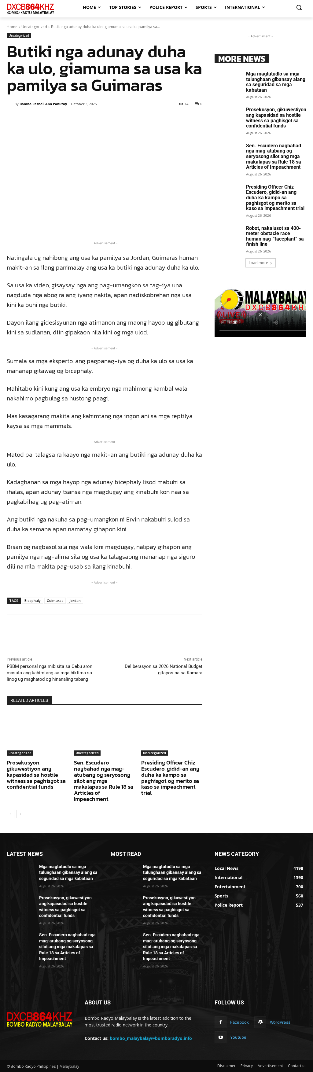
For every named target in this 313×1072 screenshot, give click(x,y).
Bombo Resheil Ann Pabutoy (43, 103)
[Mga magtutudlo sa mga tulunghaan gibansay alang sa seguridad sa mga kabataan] (228, 80)
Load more (258, 262)
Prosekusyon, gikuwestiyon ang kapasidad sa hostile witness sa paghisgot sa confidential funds (36, 774)
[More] (106, 119)
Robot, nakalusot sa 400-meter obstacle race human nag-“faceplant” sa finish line (275, 236)
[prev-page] (10, 814)
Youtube (238, 1037)
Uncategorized (34, 26)
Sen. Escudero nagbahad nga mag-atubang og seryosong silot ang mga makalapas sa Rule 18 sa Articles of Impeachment (103, 780)
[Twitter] (64, 119)
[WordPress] (260, 1022)
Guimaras (55, 600)
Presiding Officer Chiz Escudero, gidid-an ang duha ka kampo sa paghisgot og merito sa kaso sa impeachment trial (170, 777)
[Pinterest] (78, 119)
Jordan (75, 600)
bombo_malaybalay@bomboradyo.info (151, 1038)
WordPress (280, 1022)
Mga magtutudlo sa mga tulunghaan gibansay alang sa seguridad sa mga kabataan (275, 82)
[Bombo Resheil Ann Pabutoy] (11, 104)
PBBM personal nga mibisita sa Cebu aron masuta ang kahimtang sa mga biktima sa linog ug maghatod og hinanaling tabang (49, 673)
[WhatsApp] (92, 119)
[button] (299, 7)
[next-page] (20, 814)
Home (12, 26)
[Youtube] (220, 1037)
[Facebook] (50, 119)
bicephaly (32, 600)
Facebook (239, 1022)
